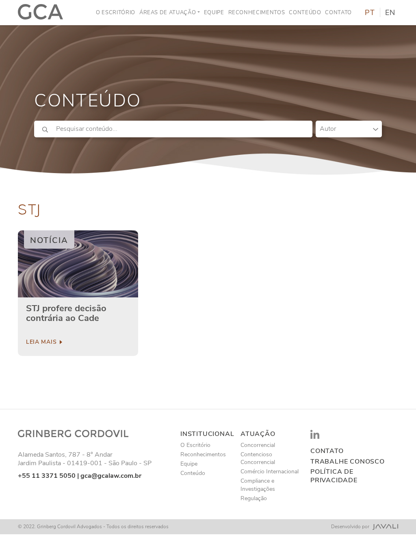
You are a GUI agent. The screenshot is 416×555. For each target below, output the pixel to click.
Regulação (253, 498)
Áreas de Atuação (167, 12)
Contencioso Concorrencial (257, 458)
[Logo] (40, 12)
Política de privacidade (334, 476)
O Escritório (115, 12)
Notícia (49, 240)
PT (370, 12)
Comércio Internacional (269, 471)
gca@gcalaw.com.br (110, 475)
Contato (338, 12)
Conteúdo (305, 12)
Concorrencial (257, 445)
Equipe (214, 12)
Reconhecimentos (256, 12)
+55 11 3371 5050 (47, 475)
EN (390, 12)
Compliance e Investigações (257, 484)
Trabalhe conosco (347, 461)
